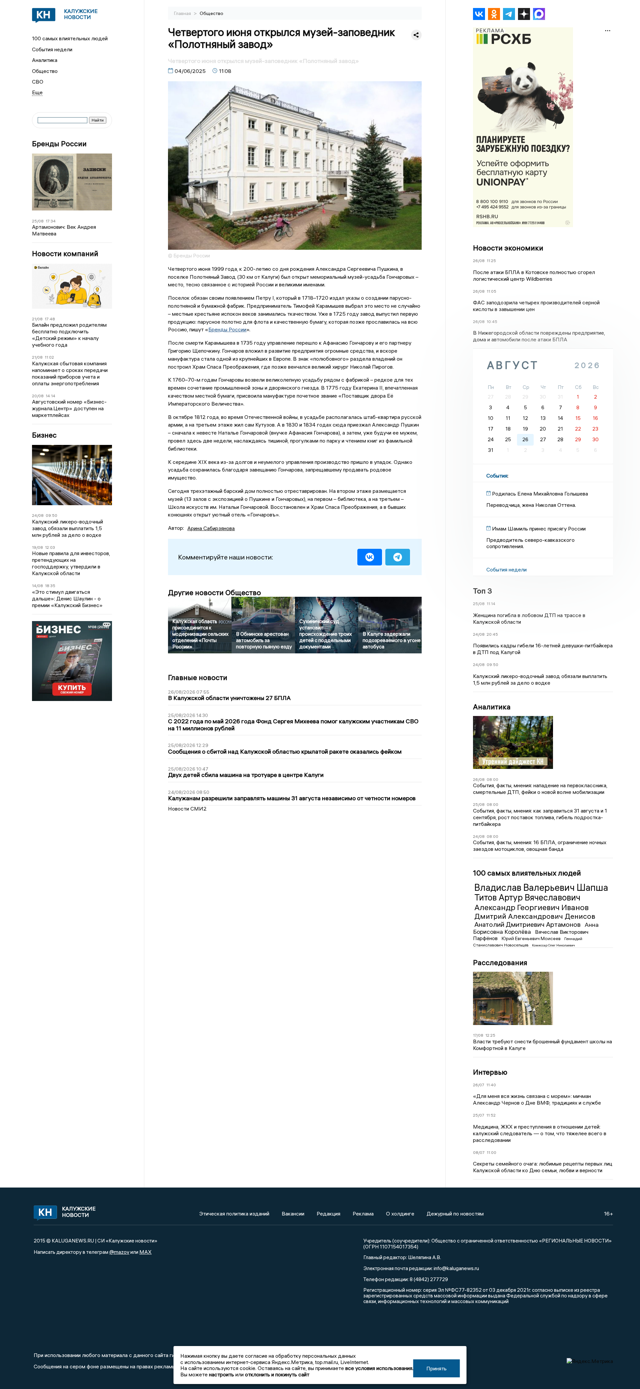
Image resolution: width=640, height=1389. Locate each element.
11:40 (491, 1084)
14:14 (50, 395)
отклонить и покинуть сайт (277, 1374)
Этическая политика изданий (234, 1213)
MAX (145, 1251)
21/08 (37, 318)
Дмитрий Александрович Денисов (534, 916)
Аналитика (44, 60)
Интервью (490, 1072)
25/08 (38, 220)
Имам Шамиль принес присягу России (539, 528)
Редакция (328, 1213)
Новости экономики (508, 247)
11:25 (491, 260)
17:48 (50, 318)
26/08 (479, 260)
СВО (37, 81)
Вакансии (293, 1213)
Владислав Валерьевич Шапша (541, 887)
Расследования (500, 962)
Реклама (363, 1213)
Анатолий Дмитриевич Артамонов (528, 924)
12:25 (490, 1035)
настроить (221, 1374)
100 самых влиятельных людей (70, 38)
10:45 (492, 321)
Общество (45, 71)
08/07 (479, 1152)
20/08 (38, 395)
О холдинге (400, 1213)
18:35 (50, 585)
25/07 (478, 1115)
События (496, 475)
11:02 (49, 357)
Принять (436, 1368)
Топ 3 (482, 590)
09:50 (51, 515)
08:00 (492, 779)
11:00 (491, 1152)
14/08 (37, 585)
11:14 (491, 603)
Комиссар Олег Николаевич (553, 945)
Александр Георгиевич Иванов (531, 907)
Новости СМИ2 (187, 808)
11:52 (491, 1115)
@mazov (119, 1251)
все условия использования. (379, 1368)
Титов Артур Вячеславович (527, 897)
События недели (52, 49)
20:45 (492, 634)
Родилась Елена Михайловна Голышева (540, 493)
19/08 (37, 547)
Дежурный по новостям (455, 1213)
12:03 (50, 547)
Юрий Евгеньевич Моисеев (532, 938)
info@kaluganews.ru (456, 1268)
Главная (183, 13)
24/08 (38, 515)
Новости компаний (65, 253)
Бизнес (44, 435)
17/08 (478, 1035)
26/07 (478, 1084)
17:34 (51, 220)
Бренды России (59, 144)
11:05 (491, 291)
